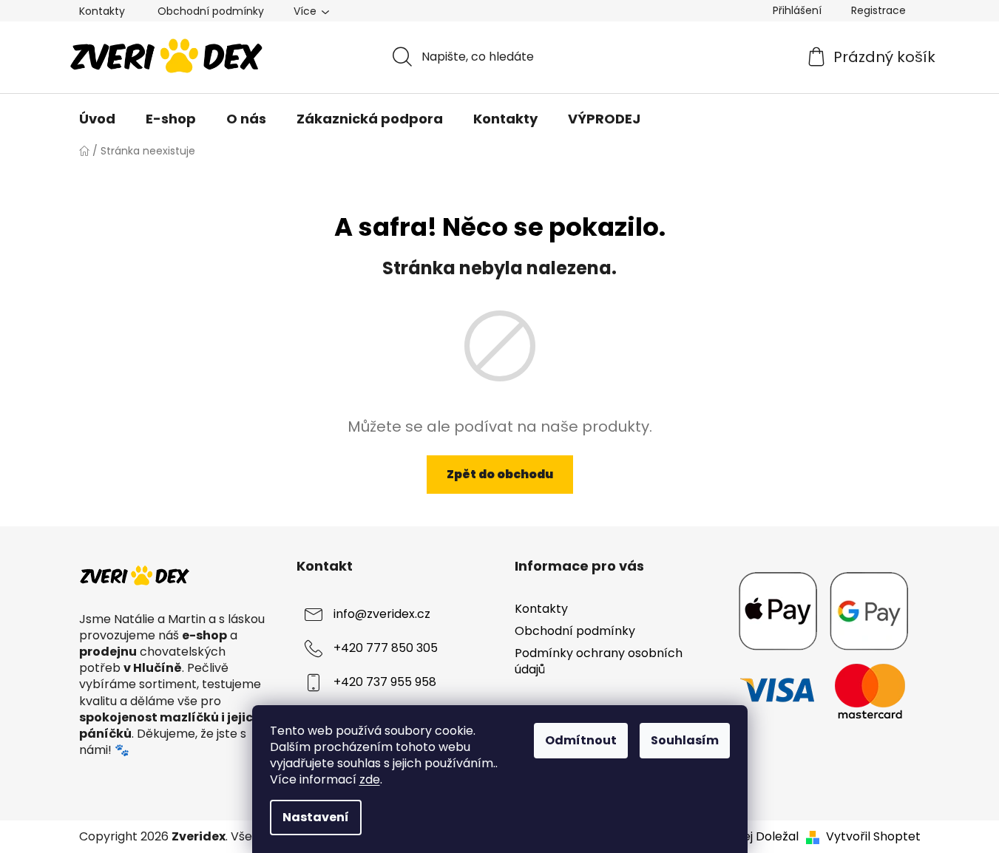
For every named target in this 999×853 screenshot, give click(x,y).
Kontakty (102, 11)
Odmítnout (581, 740)
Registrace (878, 10)
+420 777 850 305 (385, 647)
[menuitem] (97, 119)
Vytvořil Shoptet (873, 837)
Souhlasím (685, 740)
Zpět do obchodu (500, 474)
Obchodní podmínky (211, 11)
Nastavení (315, 817)
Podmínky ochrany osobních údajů (599, 661)
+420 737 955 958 (384, 681)
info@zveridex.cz (381, 613)
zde (369, 779)
